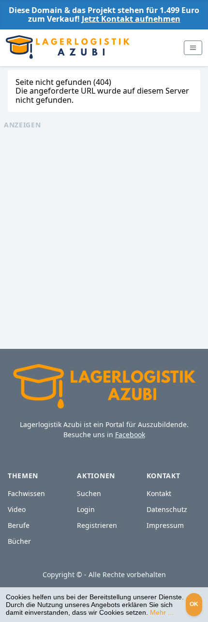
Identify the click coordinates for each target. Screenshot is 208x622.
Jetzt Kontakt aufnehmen (131, 19)
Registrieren (97, 525)
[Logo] (68, 47)
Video (17, 509)
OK (194, 604)
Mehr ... (162, 612)
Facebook (130, 434)
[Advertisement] (104, 233)
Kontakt (159, 493)
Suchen (89, 493)
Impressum (165, 525)
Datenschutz (167, 509)
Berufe (19, 525)
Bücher (19, 541)
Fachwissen (26, 493)
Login (86, 509)
